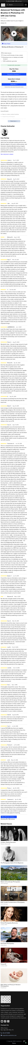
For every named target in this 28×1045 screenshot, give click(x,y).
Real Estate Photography (7, 943)
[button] (24, 1041)
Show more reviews (8, 817)
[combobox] (15, 4)
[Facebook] (5, 1021)
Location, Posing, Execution (8, 842)
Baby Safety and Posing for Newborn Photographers (11, 985)
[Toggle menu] (25, 4)
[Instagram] (8, 1021)
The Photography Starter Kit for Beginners (12, 863)
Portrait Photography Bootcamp (9, 923)
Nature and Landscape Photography (10, 882)
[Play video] (14, 33)
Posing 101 (3, 964)
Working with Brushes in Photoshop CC (12, 47)
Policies (14, 1043)
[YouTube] (2, 1021)
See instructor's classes (7, 154)
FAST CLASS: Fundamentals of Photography (13, 902)
